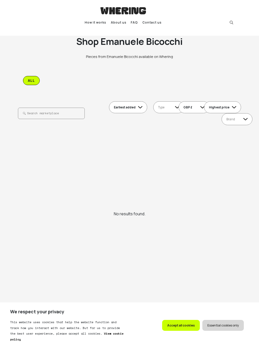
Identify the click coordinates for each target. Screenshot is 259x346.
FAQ (134, 22)
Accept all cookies (181, 325)
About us (118, 22)
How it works (95, 22)
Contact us (152, 22)
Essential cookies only (223, 325)
